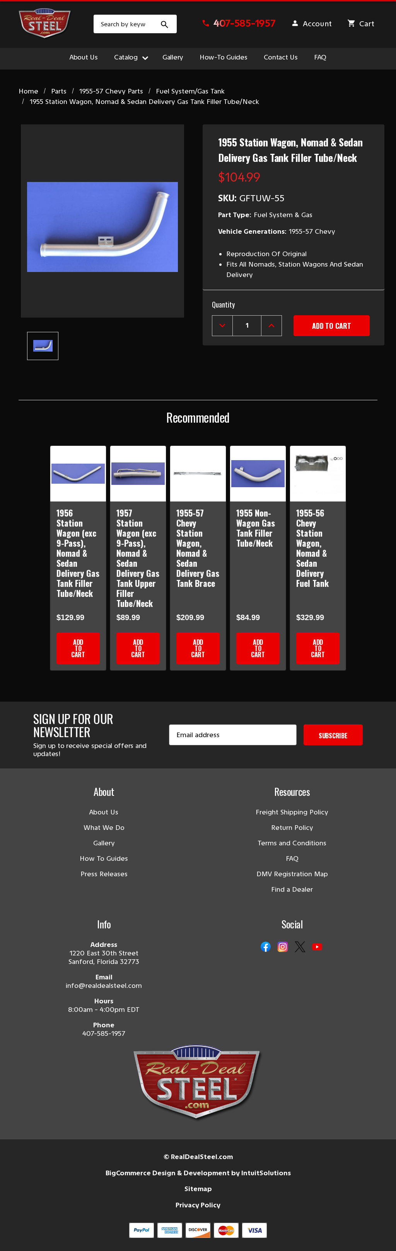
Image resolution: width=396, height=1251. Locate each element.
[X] (300, 947)
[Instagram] (283, 947)
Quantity (223, 304)
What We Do (104, 827)
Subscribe (333, 735)
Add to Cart (78, 648)
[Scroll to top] (15, 1235)
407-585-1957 (103, 1033)
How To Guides (104, 858)
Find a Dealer (292, 889)
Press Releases (104, 874)
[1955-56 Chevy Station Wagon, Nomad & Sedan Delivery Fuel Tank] (318, 473)
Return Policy (292, 827)
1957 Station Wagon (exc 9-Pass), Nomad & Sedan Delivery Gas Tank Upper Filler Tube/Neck (137, 558)
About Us (84, 57)
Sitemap (198, 1189)
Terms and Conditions (292, 843)
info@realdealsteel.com (104, 985)
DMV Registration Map (292, 874)
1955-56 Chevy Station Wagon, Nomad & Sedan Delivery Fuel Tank (312, 548)
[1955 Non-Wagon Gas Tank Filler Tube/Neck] (258, 473)
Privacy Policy (198, 1205)
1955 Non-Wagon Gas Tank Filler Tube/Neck (255, 528)
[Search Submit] (165, 24)
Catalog (126, 57)
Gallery (172, 57)
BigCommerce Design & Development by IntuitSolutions (198, 1173)
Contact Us (281, 57)
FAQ (320, 57)
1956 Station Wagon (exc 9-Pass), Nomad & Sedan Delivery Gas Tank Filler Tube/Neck (77, 553)
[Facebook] (266, 947)
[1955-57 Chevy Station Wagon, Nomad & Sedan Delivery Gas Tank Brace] (198, 473)
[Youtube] (317, 947)
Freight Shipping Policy (292, 812)
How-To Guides (224, 57)
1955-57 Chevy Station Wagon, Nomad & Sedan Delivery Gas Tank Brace (197, 548)
